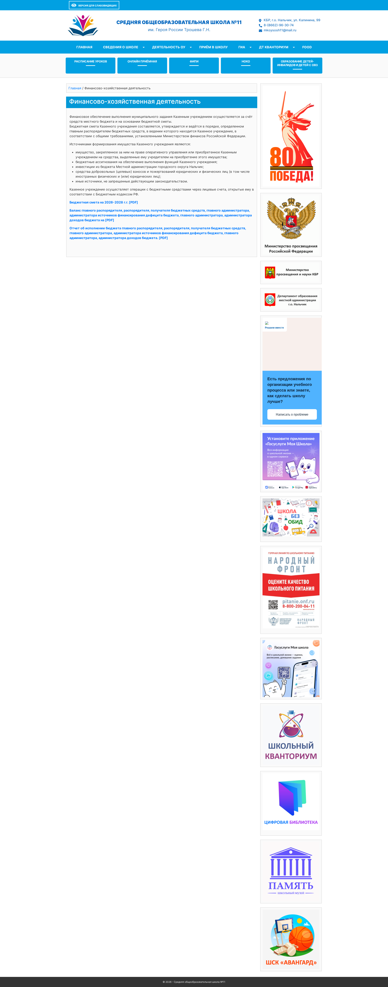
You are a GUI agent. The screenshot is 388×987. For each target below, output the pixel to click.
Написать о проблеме (292, 414)
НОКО (246, 61)
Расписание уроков (90, 61)
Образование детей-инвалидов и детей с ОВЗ (297, 63)
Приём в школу (213, 47)
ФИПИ (194, 61)
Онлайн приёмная (142, 61)
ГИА (241, 47)
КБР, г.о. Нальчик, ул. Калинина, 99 (292, 20)
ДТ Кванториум (273, 47)
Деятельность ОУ (168, 47)
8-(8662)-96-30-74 (279, 25)
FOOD (307, 47)
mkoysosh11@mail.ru (280, 30)
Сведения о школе (120, 47)
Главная (84, 47)
